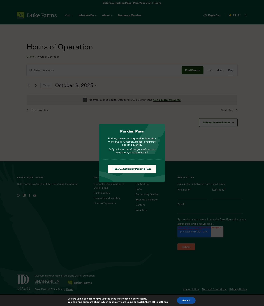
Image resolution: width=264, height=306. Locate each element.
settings (163, 302)
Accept (186, 300)
